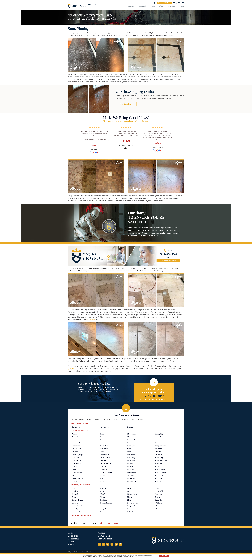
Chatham (75, 452)
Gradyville (103, 509)
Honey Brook (104, 446)
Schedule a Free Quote (168, 261)
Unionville (158, 452)
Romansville (131, 472)
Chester (74, 497)
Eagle (74, 475)
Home (71, 533)
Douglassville (76, 427)
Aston (74, 488)
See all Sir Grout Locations (107, 523)
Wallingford (159, 503)
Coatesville (76, 458)
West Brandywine (161, 472)
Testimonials (171, 6)
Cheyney (75, 503)
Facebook (103, 544)
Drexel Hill (76, 512)
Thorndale (158, 443)
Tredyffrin (158, 449)
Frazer (102, 440)
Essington (103, 491)
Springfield (159, 491)
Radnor (129, 509)
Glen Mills (103, 500)
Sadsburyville (132, 475)
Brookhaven (76, 491)
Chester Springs (77, 455)
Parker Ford (131, 455)
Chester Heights (77, 500)
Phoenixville (131, 460)
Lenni (129, 491)
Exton (102, 434)
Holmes (102, 512)
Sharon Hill (159, 488)
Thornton (158, 497)
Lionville (103, 475)
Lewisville (103, 469)
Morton (129, 500)
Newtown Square (133, 503)
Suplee (157, 440)
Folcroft (102, 494)
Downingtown (77, 472)
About (161, 6)
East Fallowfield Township (81, 478)
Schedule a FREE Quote (164, 2)
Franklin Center (105, 437)
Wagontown (159, 463)
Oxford (129, 449)
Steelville (158, 437)
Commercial (142, 6)
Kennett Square (105, 458)
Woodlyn (158, 509)
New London (131, 440)
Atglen (74, 434)
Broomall (75, 494)
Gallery (152, 6)
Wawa (157, 506)
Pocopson (130, 463)
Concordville (76, 463)
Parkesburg (131, 458)
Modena (130, 437)
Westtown (158, 481)
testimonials (90, 320)
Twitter (107, 544)
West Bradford (160, 469)
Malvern (102, 481)
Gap (73, 519)
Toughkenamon (160, 446)
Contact (182, 6)
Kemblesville (104, 455)
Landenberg (104, 466)
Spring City (159, 434)
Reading (130, 427)
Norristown (131, 443)
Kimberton (103, 460)
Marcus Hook (132, 494)
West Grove (159, 478)
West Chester (159, 475)
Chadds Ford (76, 449)
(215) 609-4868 (178, 3)
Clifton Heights (77, 506)
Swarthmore (159, 494)
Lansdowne (131, 488)
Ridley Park (131, 512)
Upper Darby (159, 500)
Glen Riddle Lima (106, 503)
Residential (131, 6)
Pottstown (130, 469)
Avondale (75, 437)
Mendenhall (131, 434)
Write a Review (154, 3)
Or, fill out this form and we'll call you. (153, 399)
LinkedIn (116, 544)
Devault (74, 466)
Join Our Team (105, 538)
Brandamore (76, 446)
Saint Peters (131, 478)
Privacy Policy (129, 555)
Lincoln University (106, 472)
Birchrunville (76, 443)
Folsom (102, 497)
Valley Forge (159, 458)
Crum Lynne (76, 509)
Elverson (75, 481)
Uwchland (158, 455)
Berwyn (74, 440)
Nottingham (131, 446)
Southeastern (131, 481)
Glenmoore (103, 443)
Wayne (157, 466)
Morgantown (104, 427)
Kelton (102, 452)
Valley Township (161, 460)
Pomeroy (130, 466)
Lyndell (102, 478)
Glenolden (103, 506)
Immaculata (104, 449)
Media (129, 497)
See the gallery (126, 104)
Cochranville (76, 460)
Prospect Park (132, 506)
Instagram (99, 544)
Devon (74, 469)
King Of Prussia (105, 463)
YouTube (112, 544)
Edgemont (103, 488)
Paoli (129, 452)
